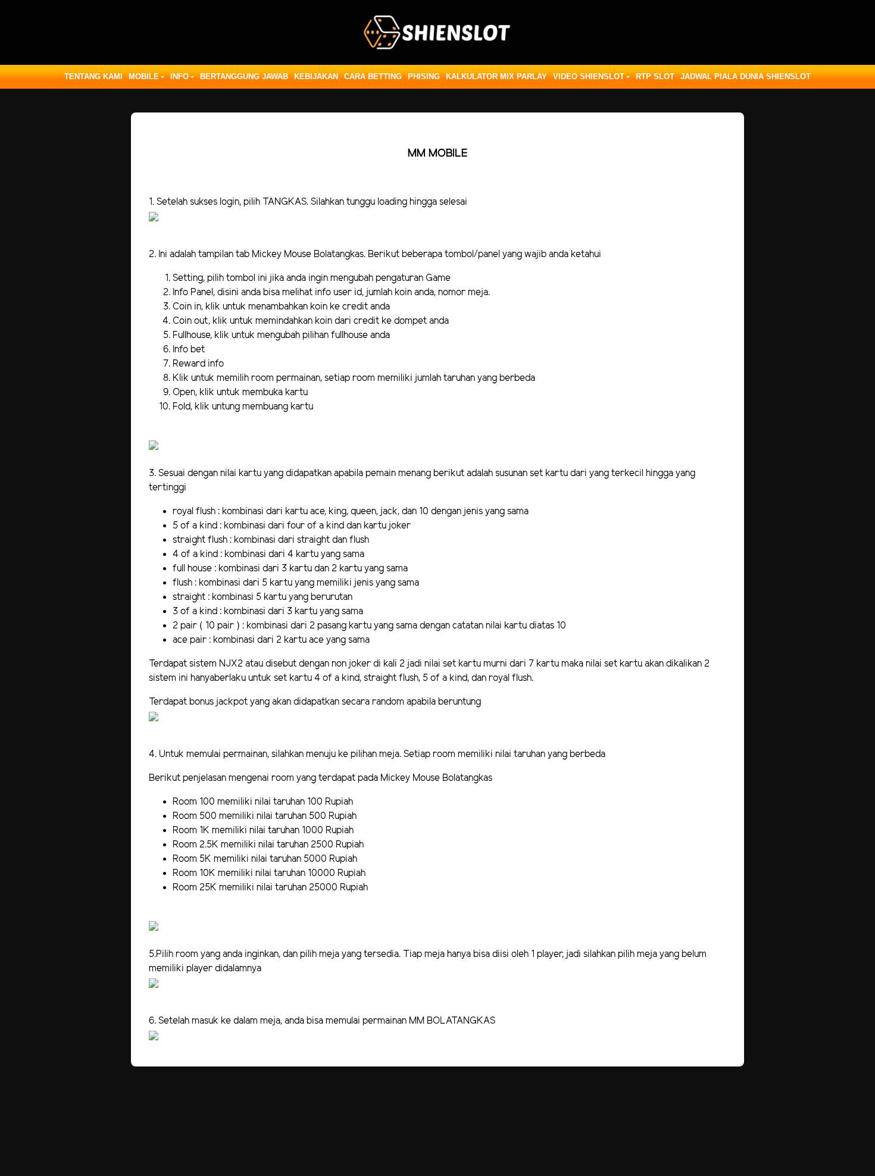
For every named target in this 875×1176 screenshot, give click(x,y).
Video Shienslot (588, 76)
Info (179, 76)
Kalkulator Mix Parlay (496, 76)
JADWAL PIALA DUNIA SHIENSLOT (745, 76)
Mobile (144, 76)
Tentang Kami (93, 76)
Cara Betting (373, 76)
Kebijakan (316, 76)
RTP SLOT (655, 76)
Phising (424, 76)
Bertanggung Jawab (244, 76)
